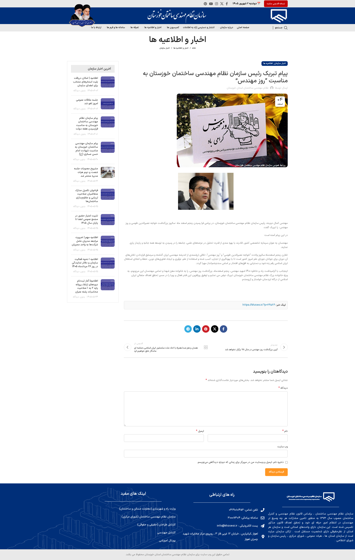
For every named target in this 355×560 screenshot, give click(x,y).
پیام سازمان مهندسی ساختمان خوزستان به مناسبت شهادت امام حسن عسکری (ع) (86, 149)
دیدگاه (283, 388)
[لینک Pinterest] (205, 3)
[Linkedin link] (197, 329)
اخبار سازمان (164, 48)
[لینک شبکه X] (222, 3)
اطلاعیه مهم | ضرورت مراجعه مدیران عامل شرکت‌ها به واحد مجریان (85, 241)
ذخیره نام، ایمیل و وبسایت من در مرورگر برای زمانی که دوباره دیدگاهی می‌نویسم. (240, 462)
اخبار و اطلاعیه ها (180, 48)
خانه (194, 48)
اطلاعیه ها (268, 63)
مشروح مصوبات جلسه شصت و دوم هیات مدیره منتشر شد (86, 172)
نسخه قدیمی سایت (276, 3)
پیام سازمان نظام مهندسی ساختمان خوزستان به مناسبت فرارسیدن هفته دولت (87, 123)
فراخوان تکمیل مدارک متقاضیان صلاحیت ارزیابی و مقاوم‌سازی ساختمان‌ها (86, 196)
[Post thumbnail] (108, 84)
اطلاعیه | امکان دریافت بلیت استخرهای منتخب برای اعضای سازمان (85, 81)
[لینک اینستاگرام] (216, 3)
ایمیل (200, 431)
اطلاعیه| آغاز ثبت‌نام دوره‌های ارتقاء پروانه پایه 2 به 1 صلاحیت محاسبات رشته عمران (86, 286)
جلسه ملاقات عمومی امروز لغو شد (87, 102)
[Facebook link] (227, 3)
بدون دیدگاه (80, 90)
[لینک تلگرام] (188, 329)
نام (285, 431)
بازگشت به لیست (205, 347)
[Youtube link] (211, 3)
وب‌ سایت (282, 447)
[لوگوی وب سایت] (278, 16)
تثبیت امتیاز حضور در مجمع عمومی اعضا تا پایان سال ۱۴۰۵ (86, 219)
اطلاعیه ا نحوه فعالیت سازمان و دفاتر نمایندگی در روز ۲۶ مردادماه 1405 (85, 262)
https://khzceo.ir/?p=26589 (259, 305)
